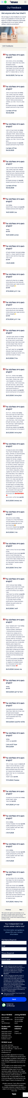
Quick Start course (6, 1033)
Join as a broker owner (18, 1022)
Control (16, 1031)
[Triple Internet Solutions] (14, 1094)
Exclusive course (5, 1039)
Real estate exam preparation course (6, 1036)
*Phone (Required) (7, 953)
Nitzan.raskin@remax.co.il (12, 1060)
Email (3, 946)
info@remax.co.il (5, 1052)
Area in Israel (5, 959)
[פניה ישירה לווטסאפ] (5, 1)
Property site (18, 1033)
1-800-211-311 (18, 1049)
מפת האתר (14, 1091)
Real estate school (6, 1031)
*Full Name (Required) (8, 940)
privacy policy (11, 991)
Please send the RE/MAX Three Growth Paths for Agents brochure (14, 994)
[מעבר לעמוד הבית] (14, 2)
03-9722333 (6, 1062)
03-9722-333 (9, 1049)
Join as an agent (18, 1019)
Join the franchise (19, 1017)
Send (14, 999)
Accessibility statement (8, 1087)
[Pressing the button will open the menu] (25, 2)
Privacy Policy (21, 1089)
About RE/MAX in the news (7, 1020)
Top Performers (5, 1023)
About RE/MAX (5, 1017)
